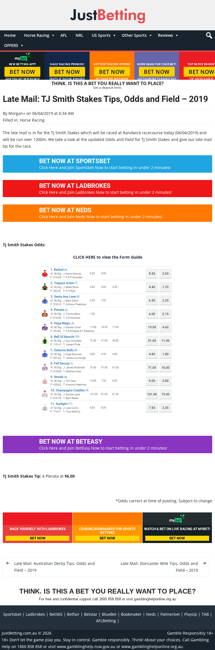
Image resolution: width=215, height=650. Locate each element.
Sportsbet (12, 614)
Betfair (73, 614)
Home (10, 35)
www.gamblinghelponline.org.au (152, 646)
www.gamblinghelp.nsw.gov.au (86, 646)
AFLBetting (106, 620)
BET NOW (22, 72)
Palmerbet (170, 614)
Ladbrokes (35, 614)
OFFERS (11, 45)
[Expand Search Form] (208, 37)
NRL (79, 35)
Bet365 (56, 614)
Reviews (165, 35)
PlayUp (190, 614)
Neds (151, 614)
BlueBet (109, 614)
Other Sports (134, 35)
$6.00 (70, 476)
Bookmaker (131, 614)
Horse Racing (36, 35)
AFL (63, 35)
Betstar (90, 614)
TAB (205, 614)
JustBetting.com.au (19, 633)
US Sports (101, 35)
